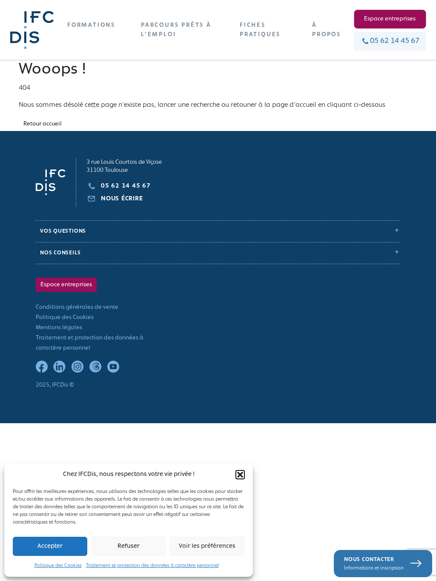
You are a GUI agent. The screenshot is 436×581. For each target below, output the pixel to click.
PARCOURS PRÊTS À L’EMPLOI (176, 30)
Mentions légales (59, 328)
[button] (240, 474)
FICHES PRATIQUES (260, 30)
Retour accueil (42, 124)
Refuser (129, 546)
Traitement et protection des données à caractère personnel (152, 565)
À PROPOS (326, 30)
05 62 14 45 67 (394, 41)
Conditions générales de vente (77, 307)
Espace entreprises (390, 19)
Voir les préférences (207, 546)
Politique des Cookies (58, 565)
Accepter (50, 546)
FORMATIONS (91, 25)
